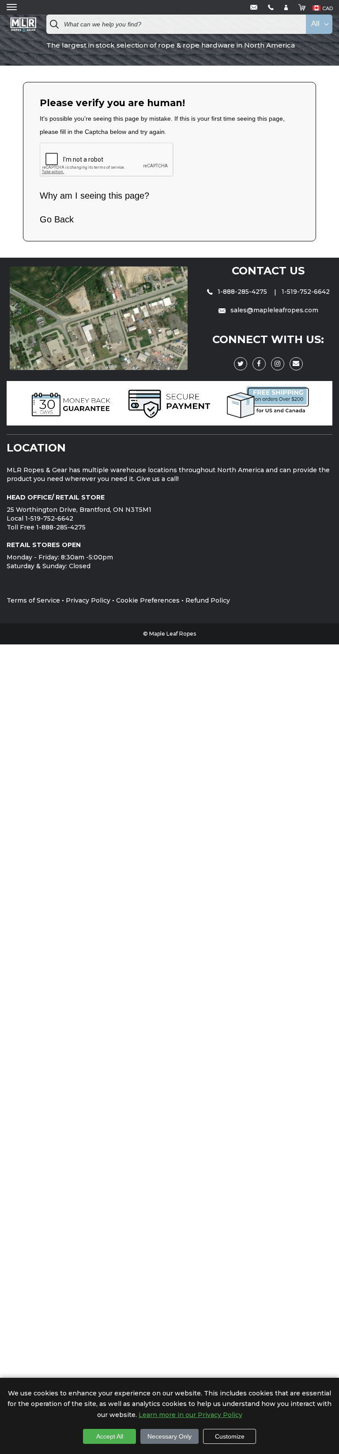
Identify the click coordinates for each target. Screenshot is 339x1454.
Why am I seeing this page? (94, 195)
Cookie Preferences (148, 600)
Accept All (109, 1436)
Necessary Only (169, 1436)
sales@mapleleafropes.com (273, 310)
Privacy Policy (88, 600)
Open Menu (12, 7)
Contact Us (268, 270)
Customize (230, 1436)
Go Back (57, 219)
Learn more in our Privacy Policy (190, 1415)
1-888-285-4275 (242, 292)
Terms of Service (33, 600)
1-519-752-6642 (306, 292)
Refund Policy (207, 600)
